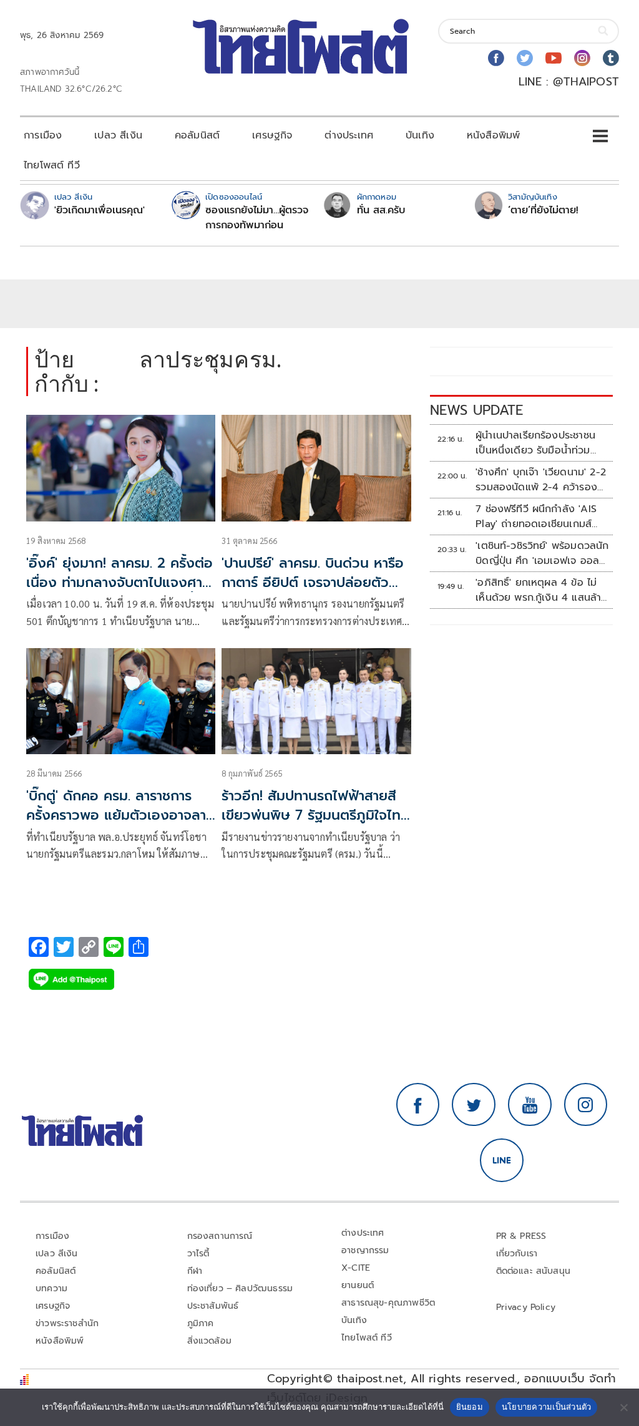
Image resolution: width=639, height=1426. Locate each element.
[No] (623, 1407)
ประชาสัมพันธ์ (213, 1305)
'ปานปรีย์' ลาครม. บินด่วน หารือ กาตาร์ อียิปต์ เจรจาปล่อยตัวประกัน (313, 582)
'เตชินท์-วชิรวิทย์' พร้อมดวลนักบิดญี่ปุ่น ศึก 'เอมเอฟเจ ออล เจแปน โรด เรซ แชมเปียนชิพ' (542, 553)
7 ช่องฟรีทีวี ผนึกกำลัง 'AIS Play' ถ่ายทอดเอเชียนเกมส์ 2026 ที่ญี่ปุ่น (536, 516)
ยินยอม (469, 1407)
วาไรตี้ (198, 1253)
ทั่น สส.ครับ (381, 210)
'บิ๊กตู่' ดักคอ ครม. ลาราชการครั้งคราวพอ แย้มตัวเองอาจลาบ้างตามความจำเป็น (116, 815)
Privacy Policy (526, 1307)
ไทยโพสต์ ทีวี (52, 165)
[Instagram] (582, 58)
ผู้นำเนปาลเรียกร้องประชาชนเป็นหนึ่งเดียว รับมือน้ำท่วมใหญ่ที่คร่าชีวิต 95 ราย (535, 443)
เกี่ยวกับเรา (517, 1253)
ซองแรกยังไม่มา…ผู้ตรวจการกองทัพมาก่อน (256, 218)
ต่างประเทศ (348, 135)
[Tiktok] (611, 58)
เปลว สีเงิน (118, 135)
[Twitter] (524, 58)
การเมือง (43, 135)
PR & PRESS (521, 1236)
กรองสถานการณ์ (220, 1236)
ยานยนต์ (357, 1285)
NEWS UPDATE (477, 410)
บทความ (51, 1288)
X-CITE (355, 1267)
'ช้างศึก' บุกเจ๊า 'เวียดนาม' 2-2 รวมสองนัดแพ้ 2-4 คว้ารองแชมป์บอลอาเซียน (541, 480)
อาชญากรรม (365, 1250)
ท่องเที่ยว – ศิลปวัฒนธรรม (240, 1288)
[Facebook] (496, 58)
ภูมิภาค (200, 1323)
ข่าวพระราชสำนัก (67, 1323)
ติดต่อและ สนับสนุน (533, 1271)
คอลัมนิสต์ (197, 135)
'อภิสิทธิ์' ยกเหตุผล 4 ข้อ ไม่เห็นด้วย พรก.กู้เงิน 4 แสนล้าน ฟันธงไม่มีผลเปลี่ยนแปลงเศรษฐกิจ (541, 590)
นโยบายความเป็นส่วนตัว (547, 1407)
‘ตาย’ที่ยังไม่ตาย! (543, 210)
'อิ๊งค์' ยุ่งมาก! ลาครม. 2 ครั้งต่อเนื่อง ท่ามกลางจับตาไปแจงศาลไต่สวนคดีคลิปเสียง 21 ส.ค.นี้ (119, 582)
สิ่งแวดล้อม (209, 1340)
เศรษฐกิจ (272, 135)
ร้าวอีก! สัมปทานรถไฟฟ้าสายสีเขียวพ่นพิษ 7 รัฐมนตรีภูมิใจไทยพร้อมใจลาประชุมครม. (315, 815)
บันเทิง (420, 135)
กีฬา (195, 1271)
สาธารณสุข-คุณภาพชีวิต (388, 1302)
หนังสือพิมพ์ (493, 135)
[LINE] (501, 1160)
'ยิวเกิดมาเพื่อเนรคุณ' (99, 210)
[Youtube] (553, 58)
